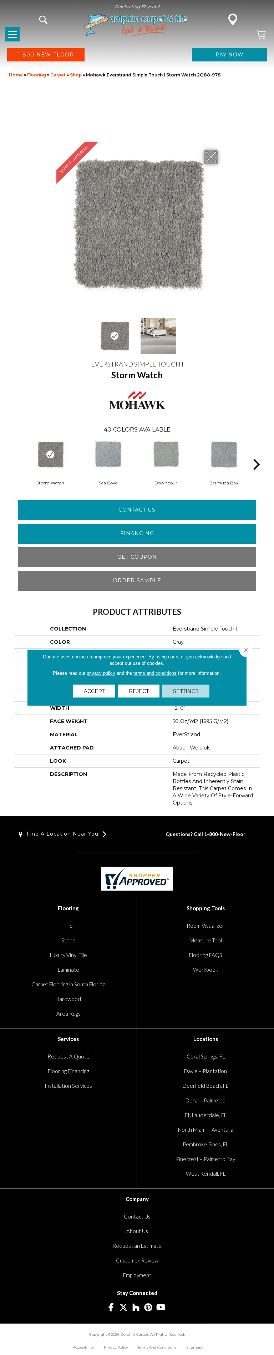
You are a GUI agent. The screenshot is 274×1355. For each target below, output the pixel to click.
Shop (76, 75)
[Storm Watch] (50, 454)
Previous (51, 332)
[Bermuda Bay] (224, 454)
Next (222, 332)
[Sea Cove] (108, 454)
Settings (186, 691)
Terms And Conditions (157, 1347)
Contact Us (137, 510)
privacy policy (101, 673)
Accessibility (83, 1347)
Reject (139, 691)
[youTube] (161, 1307)
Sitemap (194, 1347)
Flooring (36, 75)
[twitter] (123, 1307)
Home (16, 75)
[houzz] (136, 1307)
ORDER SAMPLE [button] (137, 580)
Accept (94, 691)
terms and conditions (155, 673)
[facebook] (111, 1307)
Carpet (58, 75)
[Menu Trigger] (12, 34)
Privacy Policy (116, 1347)
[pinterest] (148, 1307)
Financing (137, 533)
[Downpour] (166, 454)
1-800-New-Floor (224, 834)
